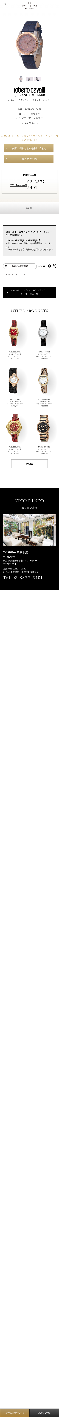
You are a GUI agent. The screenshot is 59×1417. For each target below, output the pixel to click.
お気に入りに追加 (20, 266)
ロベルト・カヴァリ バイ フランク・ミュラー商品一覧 (29, 292)
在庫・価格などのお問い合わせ (29, 148)
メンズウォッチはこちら (14, 274)
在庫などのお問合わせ (14, 1413)
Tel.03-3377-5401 (23, 577)
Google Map (10, 563)
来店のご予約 (29, 159)
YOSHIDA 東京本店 (18, 185)
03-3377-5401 (37, 184)
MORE (29, 463)
